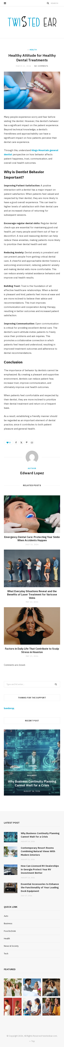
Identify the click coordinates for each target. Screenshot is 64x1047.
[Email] (32, 442)
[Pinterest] (26, 442)
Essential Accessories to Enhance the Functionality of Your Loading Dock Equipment (40, 887)
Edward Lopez (32, 473)
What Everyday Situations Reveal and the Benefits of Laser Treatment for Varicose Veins (32, 594)
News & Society (11, 946)
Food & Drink (10, 931)
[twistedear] (32, 22)
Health (33, 50)
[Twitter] (21, 442)
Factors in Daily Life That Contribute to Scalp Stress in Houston (32, 650)
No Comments (41, 66)
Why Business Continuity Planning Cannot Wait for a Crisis (32, 783)
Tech (6, 953)
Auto (6, 916)
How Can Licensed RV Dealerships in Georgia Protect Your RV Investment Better (40, 869)
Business (32, 775)
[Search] (48, 3)
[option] (32, 762)
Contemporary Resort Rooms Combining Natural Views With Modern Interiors (38, 851)
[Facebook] (16, 442)
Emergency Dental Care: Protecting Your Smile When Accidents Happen (32, 538)
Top (33, 1041)
